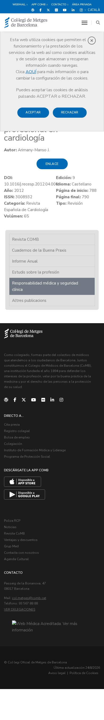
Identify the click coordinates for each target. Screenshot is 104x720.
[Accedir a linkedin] (73, 10)
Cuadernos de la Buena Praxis (39, 250)
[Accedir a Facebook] (40, 10)
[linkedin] (52, 400)
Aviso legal (57, 673)
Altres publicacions (29, 300)
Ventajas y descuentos (21, 540)
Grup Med (11, 546)
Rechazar (69, 112)
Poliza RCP (12, 521)
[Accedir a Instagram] (80, 10)
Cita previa (12, 424)
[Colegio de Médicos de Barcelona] (26, 23)
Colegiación (13, 444)
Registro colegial (17, 431)
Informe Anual (25, 261)
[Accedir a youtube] (65, 10)
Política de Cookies (84, 673)
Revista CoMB (14, 533)
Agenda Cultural (16, 559)
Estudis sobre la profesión (35, 272)
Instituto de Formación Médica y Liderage (35, 450)
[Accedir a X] (48, 10)
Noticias (10, 527)
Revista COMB (25, 239)
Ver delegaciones (19, 609)
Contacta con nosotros (21, 553)
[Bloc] (33, 10)
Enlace (52, 164)
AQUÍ (31, 72)
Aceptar (33, 112)
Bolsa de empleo (17, 437)
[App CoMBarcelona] (22, 482)
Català (94, 10)
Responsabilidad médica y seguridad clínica (45, 286)
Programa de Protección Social (27, 456)
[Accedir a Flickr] (56, 10)
